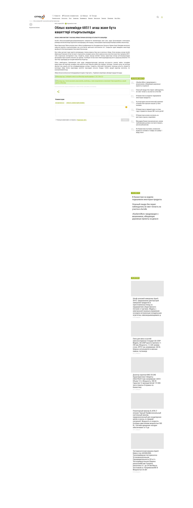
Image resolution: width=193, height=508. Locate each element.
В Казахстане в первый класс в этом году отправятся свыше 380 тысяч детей (149, 110)
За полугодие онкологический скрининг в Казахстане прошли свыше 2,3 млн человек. (149, 103)
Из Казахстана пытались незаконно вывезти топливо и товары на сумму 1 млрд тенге (149, 130)
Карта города (97, 18)
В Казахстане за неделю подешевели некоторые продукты (148, 96)
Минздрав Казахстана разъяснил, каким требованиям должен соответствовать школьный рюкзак (149, 123)
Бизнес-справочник (71, 16)
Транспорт (103, 18)
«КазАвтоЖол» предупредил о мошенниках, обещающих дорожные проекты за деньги (148, 84)
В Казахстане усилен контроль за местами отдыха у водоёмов (147, 116)
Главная (30, 21)
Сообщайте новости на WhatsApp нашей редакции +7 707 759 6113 (84, 76)
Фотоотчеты (64, 18)
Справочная (75, 18)
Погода (94, 16)
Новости (57, 16)
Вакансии (90, 18)
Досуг (70, 18)
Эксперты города (56, 18)
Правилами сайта (81, 120)
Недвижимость (83, 18)
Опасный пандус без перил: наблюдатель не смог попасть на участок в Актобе (150, 91)
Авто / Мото (117, 18)
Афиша (85, 16)
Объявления (110, 18)
